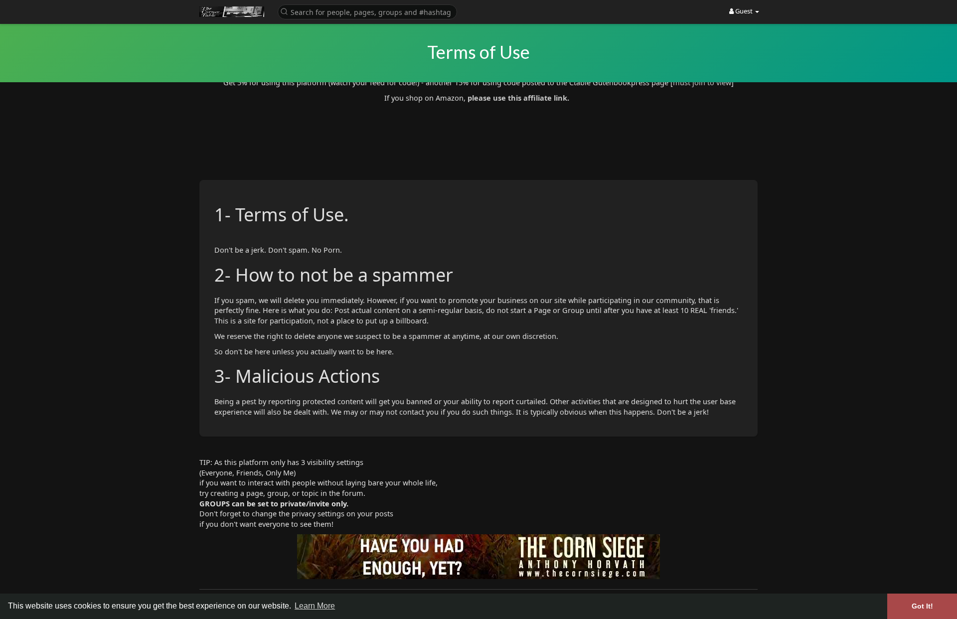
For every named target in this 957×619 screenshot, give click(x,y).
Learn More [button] (315, 606)
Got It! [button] (922, 606)
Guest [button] (744, 10)
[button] (367, 11)
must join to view (702, 82)
